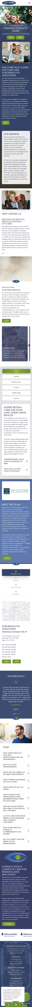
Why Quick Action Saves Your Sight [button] (12, 470)
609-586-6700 (24, 905)
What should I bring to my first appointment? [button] (14, 771)
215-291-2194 (20, 902)
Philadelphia (5, 902)
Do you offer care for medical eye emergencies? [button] (13, 839)
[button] (29, 3)
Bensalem (9, 900)
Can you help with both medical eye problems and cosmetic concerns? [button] (14, 817)
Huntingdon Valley (9, 907)
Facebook (17, 911)
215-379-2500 (10, 640)
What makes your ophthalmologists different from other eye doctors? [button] (13, 796)
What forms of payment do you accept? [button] (14, 779)
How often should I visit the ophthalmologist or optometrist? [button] (13, 754)
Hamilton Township (7, 905)
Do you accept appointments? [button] (10, 764)
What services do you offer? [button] (13, 786)
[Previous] (3, 345)
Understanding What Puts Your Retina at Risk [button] (14, 461)
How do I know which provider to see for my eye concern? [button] (14, 806)
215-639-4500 (22, 900)
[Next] (29, 345)
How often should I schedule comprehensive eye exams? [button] (12, 829)
